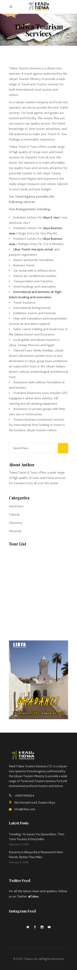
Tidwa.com (30, 959)
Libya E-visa (50, 217)
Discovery (15, 523)
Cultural (14, 514)
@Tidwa (33, 896)
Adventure (16, 506)
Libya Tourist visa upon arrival (33, 249)
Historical (15, 531)
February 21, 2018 (18, 844)
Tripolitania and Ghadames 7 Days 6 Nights (46, 588)
